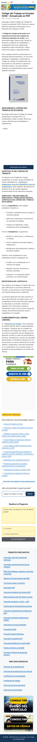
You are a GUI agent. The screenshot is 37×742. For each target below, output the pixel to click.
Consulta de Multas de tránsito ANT (17, 592)
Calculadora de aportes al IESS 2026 (17, 470)
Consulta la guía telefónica (14, 634)
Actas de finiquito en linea (13, 424)
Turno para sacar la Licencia (14, 583)
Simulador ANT (9, 588)
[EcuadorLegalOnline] (7, 2)
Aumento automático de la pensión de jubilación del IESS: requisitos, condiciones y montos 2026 (18, 454)
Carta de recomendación (13, 690)
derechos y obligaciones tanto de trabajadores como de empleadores (18, 184)
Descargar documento (18, 167)
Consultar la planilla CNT (13, 639)
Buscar (30, 494)
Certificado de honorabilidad (14, 676)
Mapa (22, 739)
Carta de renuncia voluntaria (14, 685)
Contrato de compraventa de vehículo (18, 671)
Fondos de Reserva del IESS (14, 648)
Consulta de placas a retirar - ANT (16, 601)
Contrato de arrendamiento (14, 667)
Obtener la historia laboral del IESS (17, 578)
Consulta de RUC (10, 629)
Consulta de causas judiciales (15, 625)
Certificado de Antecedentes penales (18, 606)
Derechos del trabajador (11, 414)
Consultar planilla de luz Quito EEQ (17, 643)
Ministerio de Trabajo (13, 324)
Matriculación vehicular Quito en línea (18, 597)
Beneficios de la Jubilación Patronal (17, 460)
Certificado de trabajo (12, 681)
